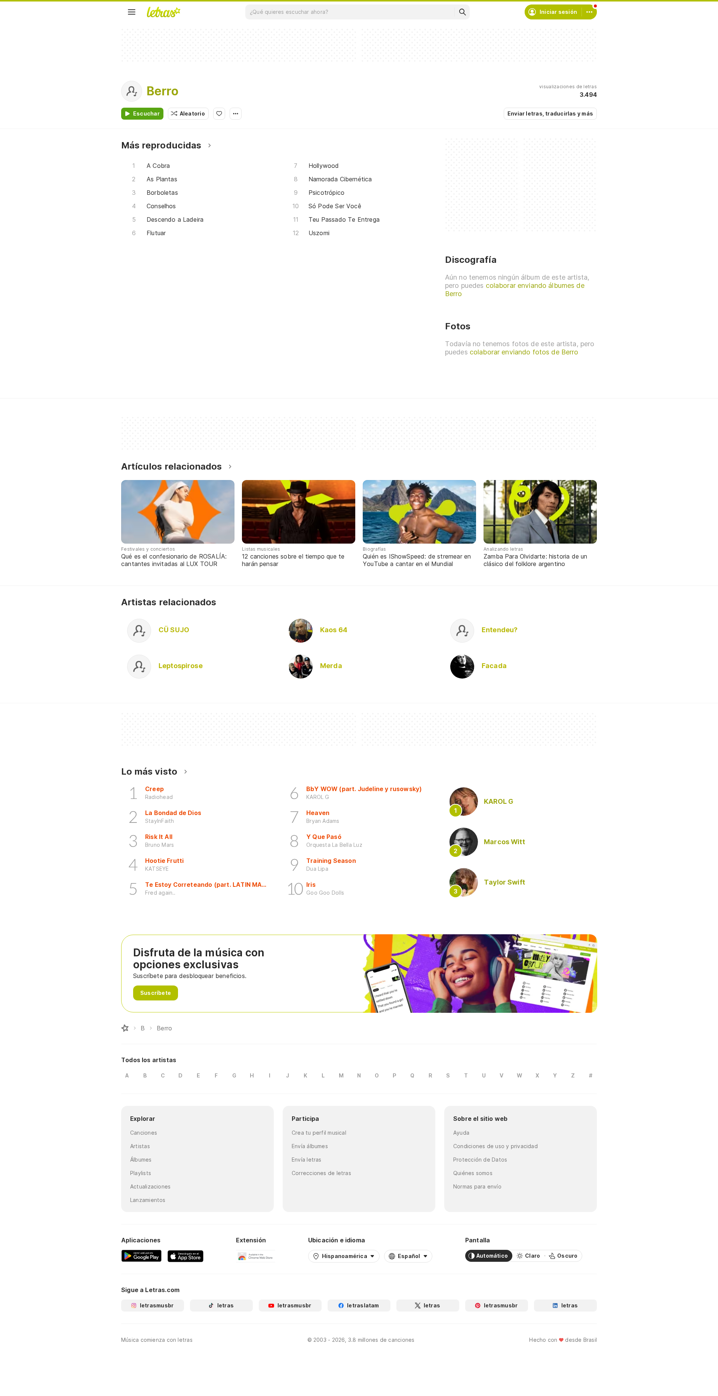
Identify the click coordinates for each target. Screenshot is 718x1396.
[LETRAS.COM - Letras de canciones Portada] (163, 11)
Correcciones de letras (321, 1173)
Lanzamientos (148, 1200)
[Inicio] (125, 1028)
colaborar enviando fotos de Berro (524, 352)
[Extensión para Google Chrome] (255, 1256)
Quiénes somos (473, 1173)
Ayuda (461, 1132)
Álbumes (141, 1159)
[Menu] (131, 11)
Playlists (140, 1173)
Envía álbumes (310, 1146)
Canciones (143, 1132)
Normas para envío (477, 1186)
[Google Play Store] (141, 1256)
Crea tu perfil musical (319, 1132)
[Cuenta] (589, 11)
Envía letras (307, 1159)
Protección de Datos (480, 1159)
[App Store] (185, 1256)
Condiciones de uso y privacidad (495, 1146)
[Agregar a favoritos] (219, 114)
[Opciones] (236, 114)
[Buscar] (462, 11)
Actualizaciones (150, 1186)
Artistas (140, 1146)
